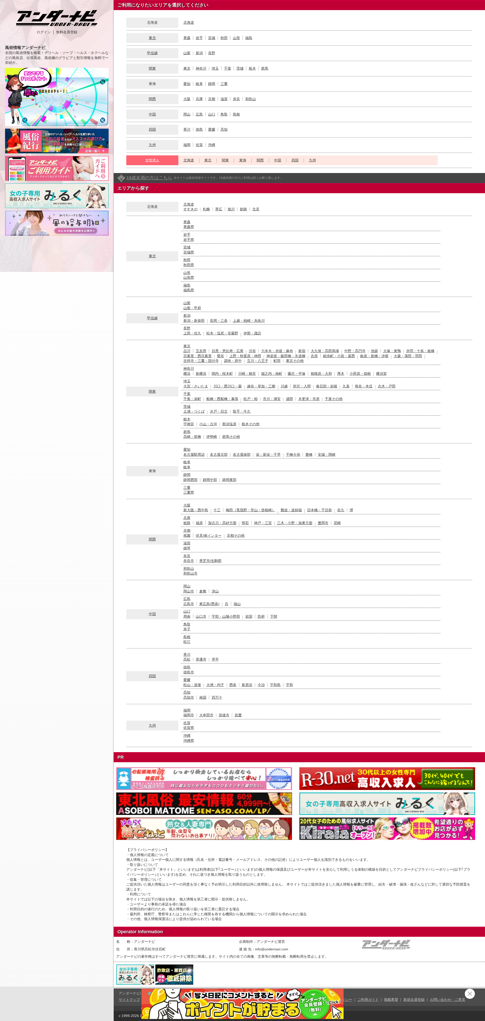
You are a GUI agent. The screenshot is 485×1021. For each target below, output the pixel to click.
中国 (152, 114)
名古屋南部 (242, 454)
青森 (186, 38)
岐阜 (199, 84)
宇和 (289, 685)
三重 (224, 84)
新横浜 (201, 374)
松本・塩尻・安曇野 (222, 333)
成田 (289, 399)
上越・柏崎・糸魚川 (249, 321)
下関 (273, 616)
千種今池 (293, 454)
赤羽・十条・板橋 (420, 351)
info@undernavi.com (271, 949)
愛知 (186, 84)
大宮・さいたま (195, 386)
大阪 (186, 99)
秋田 (224, 38)
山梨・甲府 (192, 308)
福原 (199, 523)
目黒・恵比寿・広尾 (228, 351)
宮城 (211, 38)
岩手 (199, 38)
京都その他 (236, 535)
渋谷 (252, 351)
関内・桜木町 (222, 374)
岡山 (186, 114)
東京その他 (295, 361)
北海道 (188, 22)
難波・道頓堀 (291, 510)
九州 (152, 145)
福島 (248, 38)
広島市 (188, 604)
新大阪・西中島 (195, 510)
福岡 (186, 145)
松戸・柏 (251, 399)
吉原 (314, 356)
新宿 (301, 351)
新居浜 (247, 685)
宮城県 (188, 252)
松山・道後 (192, 685)
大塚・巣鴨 (392, 351)
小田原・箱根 (360, 374)
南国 (202, 697)
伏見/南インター (209, 535)
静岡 (211, 84)
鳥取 (224, 114)
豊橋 (308, 454)
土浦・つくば (194, 411)
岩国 (248, 616)
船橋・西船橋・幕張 (222, 399)
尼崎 (337, 523)
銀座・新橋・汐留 (374, 356)
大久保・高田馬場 (325, 351)
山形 (236, 38)
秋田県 (188, 265)
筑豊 (238, 715)
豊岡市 (323, 523)
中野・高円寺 (355, 351)
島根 (236, 114)
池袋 (374, 351)
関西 (152, 99)
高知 (224, 129)
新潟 (199, 53)
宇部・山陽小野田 (226, 616)
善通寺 (201, 659)
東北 (152, 38)
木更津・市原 (309, 399)
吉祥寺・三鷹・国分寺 (201, 361)
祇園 (186, 535)
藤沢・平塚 (296, 374)
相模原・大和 (321, 374)
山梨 (186, 53)
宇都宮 (188, 424)
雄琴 (186, 548)
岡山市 (188, 591)
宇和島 (275, 685)
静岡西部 (190, 480)
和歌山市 (190, 573)
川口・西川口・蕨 (227, 386)
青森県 (188, 227)
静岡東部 (229, 480)
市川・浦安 (272, 399)
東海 (242, 160)
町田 (277, 361)
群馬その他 (231, 437)
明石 (245, 523)
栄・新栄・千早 (268, 454)
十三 (217, 510)
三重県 (188, 492)
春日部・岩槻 (326, 386)
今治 (261, 685)
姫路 (186, 523)
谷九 (340, 510)
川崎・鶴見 (247, 374)
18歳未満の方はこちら (149, 177)
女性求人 (152, 160)
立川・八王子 (257, 361)
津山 (215, 591)
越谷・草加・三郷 (261, 386)
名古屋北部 (219, 454)
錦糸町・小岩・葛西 (339, 356)
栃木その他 (250, 424)
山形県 (188, 277)
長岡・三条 (219, 321)
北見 (255, 209)
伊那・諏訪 (252, 333)
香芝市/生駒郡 (210, 561)
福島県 (188, 290)
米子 (186, 629)
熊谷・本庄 (364, 386)
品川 (186, 351)
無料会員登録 (66, 32)
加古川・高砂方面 (222, 523)
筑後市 (224, 715)
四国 (152, 129)
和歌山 (250, 99)
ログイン (44, 32)
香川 (186, 129)
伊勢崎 (211, 437)
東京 (186, 68)
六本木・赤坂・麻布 (277, 351)
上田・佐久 (192, 333)
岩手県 (188, 240)
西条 (232, 685)
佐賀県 (188, 728)
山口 (211, 114)
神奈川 (201, 68)
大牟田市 (206, 715)
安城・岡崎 (326, 454)
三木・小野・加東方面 (294, 523)
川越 (284, 386)
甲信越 (152, 53)
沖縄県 (188, 741)
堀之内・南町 (271, 374)
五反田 (201, 351)
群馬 (264, 68)
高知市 (188, 697)
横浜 (186, 374)
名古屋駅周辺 (194, 454)
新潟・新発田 (194, 321)
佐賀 (199, 145)
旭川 (231, 209)
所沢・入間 (302, 386)
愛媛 (211, 129)
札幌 (206, 209)
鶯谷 (220, 356)
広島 (199, 114)
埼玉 (215, 68)
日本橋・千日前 (319, 510)
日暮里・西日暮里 (197, 356)
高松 (186, 659)
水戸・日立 (219, 411)
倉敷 (202, 591)
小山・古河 (208, 424)
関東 (152, 68)
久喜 (346, 386)
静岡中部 (210, 480)
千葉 (227, 68)
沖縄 (211, 145)
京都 (211, 99)
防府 (261, 616)
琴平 (215, 659)
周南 (186, 616)
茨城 (240, 68)
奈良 (236, 99)
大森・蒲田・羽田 (408, 356)
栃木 (252, 68)
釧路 (243, 209)
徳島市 (188, 672)
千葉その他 (334, 399)
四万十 (217, 697)
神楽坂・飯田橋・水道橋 (285, 356)
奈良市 (188, 561)
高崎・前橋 (192, 437)
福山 (237, 604)
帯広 (218, 209)
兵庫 (199, 99)
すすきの (190, 209)
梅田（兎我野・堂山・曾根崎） (250, 510)
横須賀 (381, 374)
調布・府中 (233, 361)
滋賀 (224, 99)
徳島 (199, 129)
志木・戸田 (387, 386)
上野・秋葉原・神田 (245, 356)
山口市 (201, 616)
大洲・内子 (215, 685)
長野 (211, 53)
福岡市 (188, 715)
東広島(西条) (209, 604)
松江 (186, 642)
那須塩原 (229, 424)
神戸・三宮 (263, 523)
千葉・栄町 (192, 399)
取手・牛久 (242, 411)
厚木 (340, 374)
